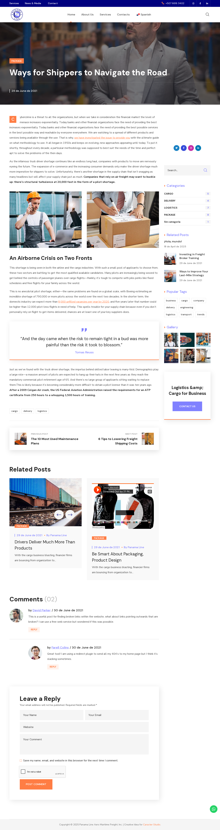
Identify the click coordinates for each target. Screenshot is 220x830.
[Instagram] (193, 3)
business (171, 300)
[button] (173, 3)
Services (14, 3)
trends (201, 314)
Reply (34, 629)
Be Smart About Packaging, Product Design (118, 557)
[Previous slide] (59, 514)
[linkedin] (207, 3)
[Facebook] (200, 3)
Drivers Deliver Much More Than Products (45, 545)
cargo (14, 411)
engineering (186, 307)
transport (186, 314)
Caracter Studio (151, 824)
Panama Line (58, 535)
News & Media (33, 3)
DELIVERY (186, 200)
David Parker (42, 610)
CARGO (186, 193)
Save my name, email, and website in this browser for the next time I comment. (70, 760)
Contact (53, 3)
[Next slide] (70, 514)
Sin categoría (186, 221)
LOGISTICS (186, 207)
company (198, 300)
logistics (42, 411)
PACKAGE (17, 60)
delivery (27, 411)
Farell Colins (60, 647)
